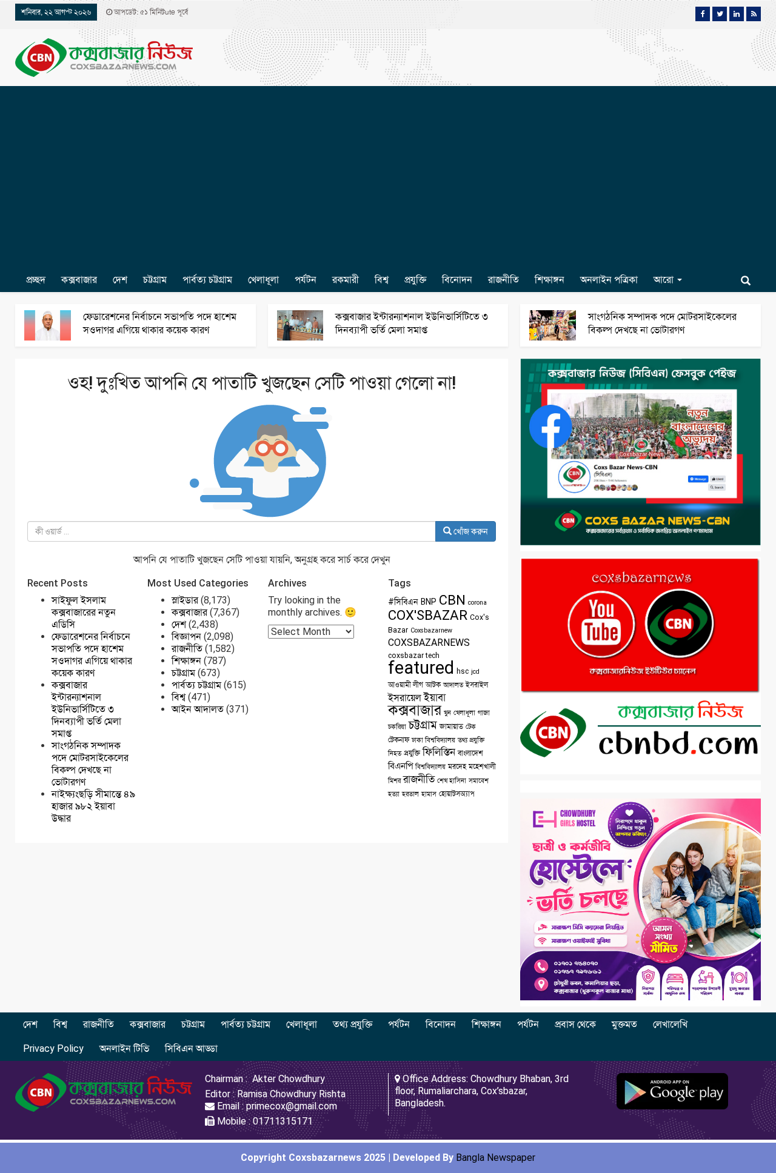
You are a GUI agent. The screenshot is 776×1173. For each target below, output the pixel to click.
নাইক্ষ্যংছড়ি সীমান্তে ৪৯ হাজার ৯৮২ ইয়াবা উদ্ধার (93, 806)
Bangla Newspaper (495, 1157)
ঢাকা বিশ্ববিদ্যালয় (433, 740)
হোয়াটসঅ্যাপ (457, 793)
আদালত (453, 685)
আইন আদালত (198, 709)
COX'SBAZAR (427, 615)
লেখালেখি (670, 1024)
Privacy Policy (53, 1048)
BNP (428, 601)
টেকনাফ (398, 740)
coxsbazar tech (414, 655)
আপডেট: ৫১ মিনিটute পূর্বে (150, 12)
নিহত (394, 753)
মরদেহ (457, 766)
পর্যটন (305, 279)
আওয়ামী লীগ (405, 684)
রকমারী (345, 279)
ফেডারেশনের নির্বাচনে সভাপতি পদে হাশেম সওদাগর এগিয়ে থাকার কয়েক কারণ (92, 655)
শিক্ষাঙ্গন (549, 279)
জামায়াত (451, 726)
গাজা (484, 713)
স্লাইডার (185, 600)
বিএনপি (400, 765)
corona (477, 602)
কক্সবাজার (79, 279)
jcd (475, 672)
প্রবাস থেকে (575, 1024)
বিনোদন (457, 279)
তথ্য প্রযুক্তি (471, 740)
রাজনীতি (503, 279)
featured (421, 667)
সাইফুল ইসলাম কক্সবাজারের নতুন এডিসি (84, 612)
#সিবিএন (403, 601)
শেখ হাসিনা (451, 781)
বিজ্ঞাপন (186, 636)
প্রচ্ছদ (35, 279)
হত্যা (394, 794)
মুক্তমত (624, 1024)
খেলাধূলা (263, 279)
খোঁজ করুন (470, 531)
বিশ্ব (382, 279)
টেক (471, 727)
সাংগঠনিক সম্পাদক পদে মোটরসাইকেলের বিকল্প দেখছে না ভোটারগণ (90, 764)
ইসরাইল (477, 684)
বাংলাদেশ (470, 753)
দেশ (120, 279)
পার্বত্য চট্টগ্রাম (207, 279)
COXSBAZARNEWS (429, 642)
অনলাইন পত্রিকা (609, 279)
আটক (433, 684)
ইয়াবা (435, 697)
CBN (452, 600)
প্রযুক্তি (415, 279)
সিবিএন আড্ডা (191, 1048)
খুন (447, 713)
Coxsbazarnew (431, 630)
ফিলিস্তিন (439, 752)
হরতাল (410, 794)
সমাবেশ (479, 781)
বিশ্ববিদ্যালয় (430, 767)
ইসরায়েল (404, 697)
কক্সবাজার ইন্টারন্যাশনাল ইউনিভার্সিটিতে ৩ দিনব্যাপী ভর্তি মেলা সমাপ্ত (86, 709)
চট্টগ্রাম (155, 279)
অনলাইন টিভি (124, 1048)
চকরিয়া (397, 727)
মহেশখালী (482, 766)
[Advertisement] (388, 177)
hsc (463, 671)
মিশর (394, 781)
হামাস (428, 794)
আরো (665, 279)
